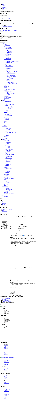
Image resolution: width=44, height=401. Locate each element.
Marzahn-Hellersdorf (8, 164)
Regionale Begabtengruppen (11, 75)
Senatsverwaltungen (6, 368)
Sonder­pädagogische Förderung (10, 78)
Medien (5, 122)
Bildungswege (6, 46)
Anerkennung (6, 353)
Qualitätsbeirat (7, 118)
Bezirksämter (5, 369)
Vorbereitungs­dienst (8, 142)
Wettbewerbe (5, 121)
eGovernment (5, 185)
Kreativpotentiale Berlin (9, 113)
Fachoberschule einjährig (9, 131)
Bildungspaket (6, 354)
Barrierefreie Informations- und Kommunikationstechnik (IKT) (8, 30)
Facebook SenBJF (4, 204)
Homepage (8, 302)
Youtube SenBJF (4, 205)
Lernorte (5, 194)
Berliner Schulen (6, 44)
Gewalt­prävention (8, 170)
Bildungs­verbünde (6, 184)
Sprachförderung (8, 80)
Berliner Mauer (6, 390)
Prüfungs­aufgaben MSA (9, 62)
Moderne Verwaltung (7, 389)
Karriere (5, 351)
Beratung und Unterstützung (9, 66)
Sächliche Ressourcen (5, 220)
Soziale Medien (6, 319)
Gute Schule (5, 87)
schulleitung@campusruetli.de (22, 226)
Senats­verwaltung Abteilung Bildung (7, 209)
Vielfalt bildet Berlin (8, 144)
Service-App (5, 361)
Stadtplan (5, 398)
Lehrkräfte (7, 145)
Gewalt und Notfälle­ (6, 167)
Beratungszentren (6, 347)
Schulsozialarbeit (6, 345)
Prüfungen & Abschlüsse (7, 328)
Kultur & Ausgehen (6, 394)
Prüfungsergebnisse (5, 225)
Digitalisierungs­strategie (9, 91)
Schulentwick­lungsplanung (7, 97)
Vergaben (5, 378)
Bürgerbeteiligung (6, 376)
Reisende (5, 125)
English (3, 197)
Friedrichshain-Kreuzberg (9, 158)
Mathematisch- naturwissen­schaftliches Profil (13, 74)
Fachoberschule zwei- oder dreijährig (11, 132)
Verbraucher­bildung (10, 106)
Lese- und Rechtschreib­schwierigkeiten (12, 83)
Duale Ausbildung (8, 129)
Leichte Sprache (11, 18)
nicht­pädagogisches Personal (9, 149)
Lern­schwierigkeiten (8, 81)
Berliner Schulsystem (8, 47)
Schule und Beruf (4, 126)
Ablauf (6, 181)
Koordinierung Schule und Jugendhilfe (9, 178)
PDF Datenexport (4, 228)
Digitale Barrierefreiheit (7, 313)
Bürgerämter (5, 370)
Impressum (5, 310)
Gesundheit (7, 172)
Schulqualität (5, 117)
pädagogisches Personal (9, 148)
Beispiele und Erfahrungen (9, 67)
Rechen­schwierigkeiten (10, 82)
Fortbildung (7, 153)
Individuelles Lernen (6, 110)
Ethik (6, 103)
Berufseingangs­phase (8, 152)
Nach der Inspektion (8, 182)
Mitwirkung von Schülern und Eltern (11, 89)
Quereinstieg (9, 146)
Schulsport (7, 105)
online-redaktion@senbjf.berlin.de (7, 26)
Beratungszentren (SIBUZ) (7, 155)
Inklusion (5, 64)
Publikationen (6, 321)
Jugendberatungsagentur (7, 355)
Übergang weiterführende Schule (10, 51)
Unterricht (3, 5)
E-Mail (6, 301)
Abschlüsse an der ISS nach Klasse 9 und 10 (12, 60)
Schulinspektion (4, 224)
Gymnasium (7, 55)
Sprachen (7, 102)
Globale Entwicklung (10, 107)
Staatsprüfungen (8, 143)
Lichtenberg (7, 165)
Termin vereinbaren (6, 362)
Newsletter (5, 322)
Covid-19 (5, 382)
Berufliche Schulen (8, 128)
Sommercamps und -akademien (11, 76)
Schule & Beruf (6, 344)
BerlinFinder (5, 397)
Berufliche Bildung (6, 127)
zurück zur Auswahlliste (19, 295)
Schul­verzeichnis (8, 45)
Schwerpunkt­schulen (8, 68)
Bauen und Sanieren (6, 98)
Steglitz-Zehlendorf (8, 161)
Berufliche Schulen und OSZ (9, 166)
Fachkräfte (3, 6)
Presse (3, 201)
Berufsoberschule (8, 133)
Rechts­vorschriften (6, 96)
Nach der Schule (8, 57)
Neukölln (7, 162)
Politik (3, 9)
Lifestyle (5, 396)
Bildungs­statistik (6, 99)
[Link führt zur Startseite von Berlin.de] (7, 357)
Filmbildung (9, 108)
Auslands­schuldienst (8, 150)
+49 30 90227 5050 (6, 300)
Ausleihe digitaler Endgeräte (9, 95)
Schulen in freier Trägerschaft (11, 93)
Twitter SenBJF (4, 202)
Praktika (7, 138)
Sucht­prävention (8, 171)
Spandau (7, 160)
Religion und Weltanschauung (10, 104)
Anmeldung (8, 50)
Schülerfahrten (7, 88)
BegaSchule (8, 72)
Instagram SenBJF (4, 203)
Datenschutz (6, 312)
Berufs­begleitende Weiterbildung (10, 154)
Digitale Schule (6, 90)
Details (28, 235)
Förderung (5, 329)
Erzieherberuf (7, 134)
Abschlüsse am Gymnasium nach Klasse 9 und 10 (12, 61)
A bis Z (3, 200)
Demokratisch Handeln (9, 115)
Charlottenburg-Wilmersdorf (9, 159)
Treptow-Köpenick (8, 163)
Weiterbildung (7, 135)
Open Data (5, 377)
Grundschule (7, 49)
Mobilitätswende (6, 388)
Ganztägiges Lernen (6, 86)
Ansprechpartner (6, 311)
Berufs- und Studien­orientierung (8, 137)
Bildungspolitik (6, 196)
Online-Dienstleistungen (7, 360)
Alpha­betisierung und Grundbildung (9, 193)
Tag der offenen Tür (13, 287)
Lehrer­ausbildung (6, 140)
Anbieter (7, 175)
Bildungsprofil (7, 188)
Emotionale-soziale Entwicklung (10, 85)
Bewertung (7, 180)
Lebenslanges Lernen (5, 8)
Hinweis (31, 235)
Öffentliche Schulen (10, 92)
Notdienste (5, 363)
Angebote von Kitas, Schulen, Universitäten (13, 71)
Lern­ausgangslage (9, 52)
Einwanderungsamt (6, 371)
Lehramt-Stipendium (8, 141)
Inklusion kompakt (8, 65)
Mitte (6, 157)
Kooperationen (6, 120)
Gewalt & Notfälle (6, 346)
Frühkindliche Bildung (9, 48)
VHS (4, 187)
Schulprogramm (4, 221)
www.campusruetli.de (21, 228)
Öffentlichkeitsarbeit (7, 320)
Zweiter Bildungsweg (8, 58)
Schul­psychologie (6, 173)
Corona (5, 317)
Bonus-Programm (6, 174)
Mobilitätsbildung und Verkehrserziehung (12, 109)
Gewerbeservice (6, 364)
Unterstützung (4, 7)
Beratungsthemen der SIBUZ (9, 156)
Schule (3, 4)
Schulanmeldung (6, 352)
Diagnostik (7, 84)
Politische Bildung (6, 114)
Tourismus (5, 395)
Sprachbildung (6, 112)
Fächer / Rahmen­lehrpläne (7, 101)
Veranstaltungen (6, 384)
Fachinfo (8, 53)
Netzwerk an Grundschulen (11, 73)
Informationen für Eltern (9, 168)
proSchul (5, 179)
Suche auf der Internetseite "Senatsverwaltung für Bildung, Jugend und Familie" (11, 36)
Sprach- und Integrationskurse (10, 189)
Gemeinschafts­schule (8, 54)
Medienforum (7, 124)
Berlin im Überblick (6, 391)
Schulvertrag (7, 119)
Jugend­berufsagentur (6, 136)
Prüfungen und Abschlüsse (7, 59)
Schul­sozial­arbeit (6, 177)
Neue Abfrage (12, 295)
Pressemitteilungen (6, 383)
